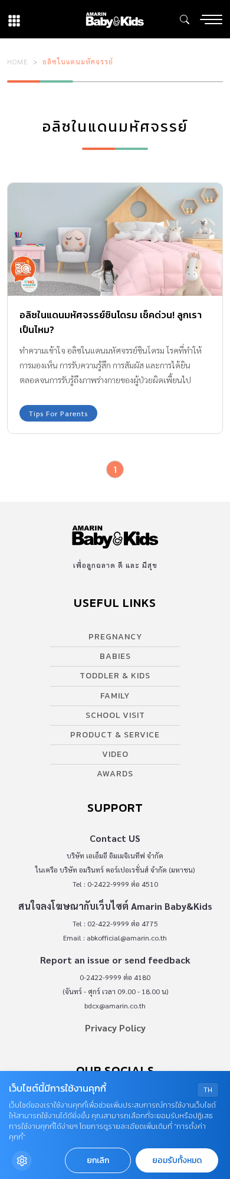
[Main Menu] (211, 19)
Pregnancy (115, 637)
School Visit (115, 715)
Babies (115, 656)
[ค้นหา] (184, 19)
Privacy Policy (115, 1027)
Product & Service (115, 735)
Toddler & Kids (115, 675)
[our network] (14, 19)
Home (17, 61)
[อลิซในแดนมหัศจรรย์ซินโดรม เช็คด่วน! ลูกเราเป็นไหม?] (115, 239)
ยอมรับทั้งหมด (177, 1160)
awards (115, 774)
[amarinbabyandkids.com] (115, 19)
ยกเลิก (98, 1160)
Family (115, 696)
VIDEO (115, 754)
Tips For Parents (58, 413)
